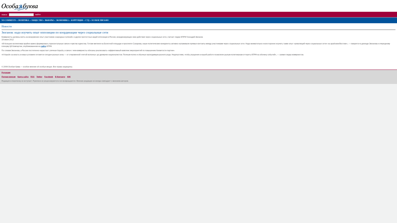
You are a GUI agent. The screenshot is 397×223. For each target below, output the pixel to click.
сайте (43, 46)
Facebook (48, 77)
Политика (23, 20)
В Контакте (60, 77)
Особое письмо (100, 20)
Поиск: (4, 15)
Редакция (6, 73)
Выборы (49, 20)
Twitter (39, 77)
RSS (32, 77)
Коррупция (77, 20)
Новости (7, 26)
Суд (87, 20)
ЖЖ (69, 77)
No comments (9, 20)
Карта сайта (23, 77)
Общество (37, 20)
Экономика (62, 20)
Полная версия (9, 77)
